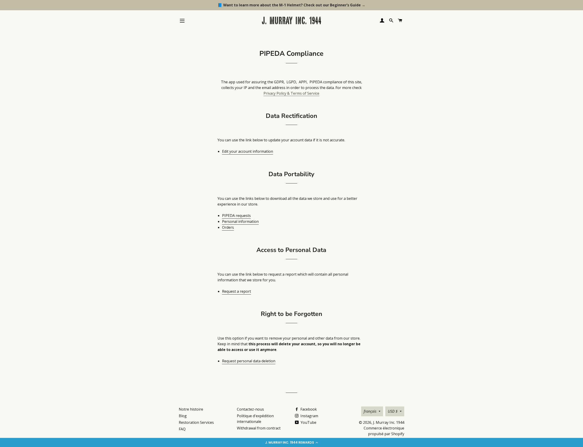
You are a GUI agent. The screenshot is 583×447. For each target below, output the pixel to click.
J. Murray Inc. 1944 (388, 422)
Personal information (240, 221)
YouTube (308, 422)
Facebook (308, 409)
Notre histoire (191, 409)
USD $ (393, 411)
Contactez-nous (250, 409)
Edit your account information (247, 151)
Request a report (236, 291)
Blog (183, 415)
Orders (228, 227)
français (370, 411)
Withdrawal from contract (259, 428)
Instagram (308, 415)
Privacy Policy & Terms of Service (291, 93)
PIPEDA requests (236, 215)
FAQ (182, 429)
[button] (291, 442)
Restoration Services (196, 422)
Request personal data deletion (248, 360)
